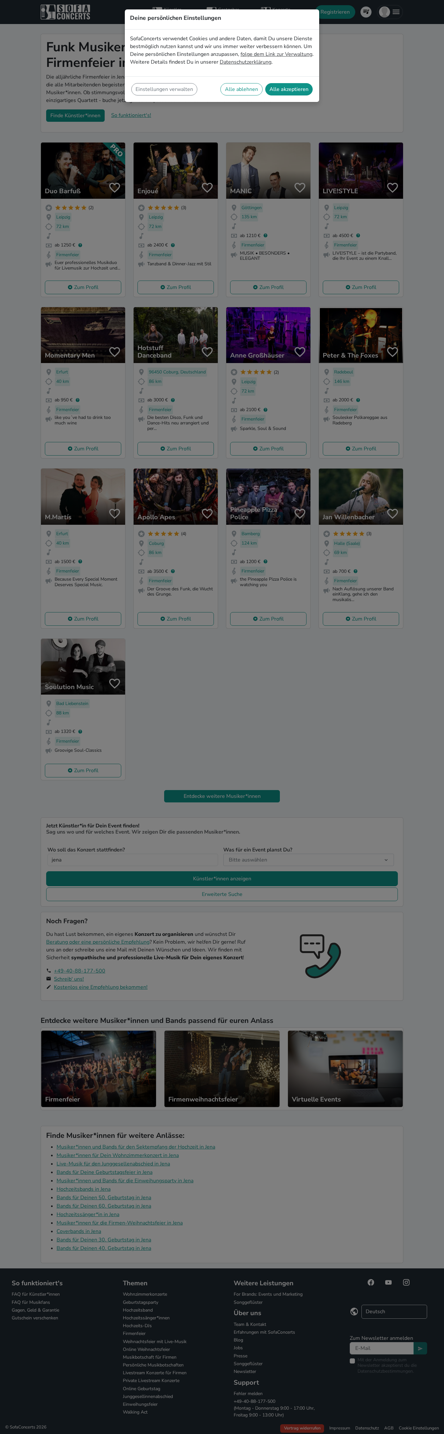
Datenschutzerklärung (245, 62)
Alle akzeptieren (288, 89)
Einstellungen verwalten (164, 89)
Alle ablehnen (241, 89)
